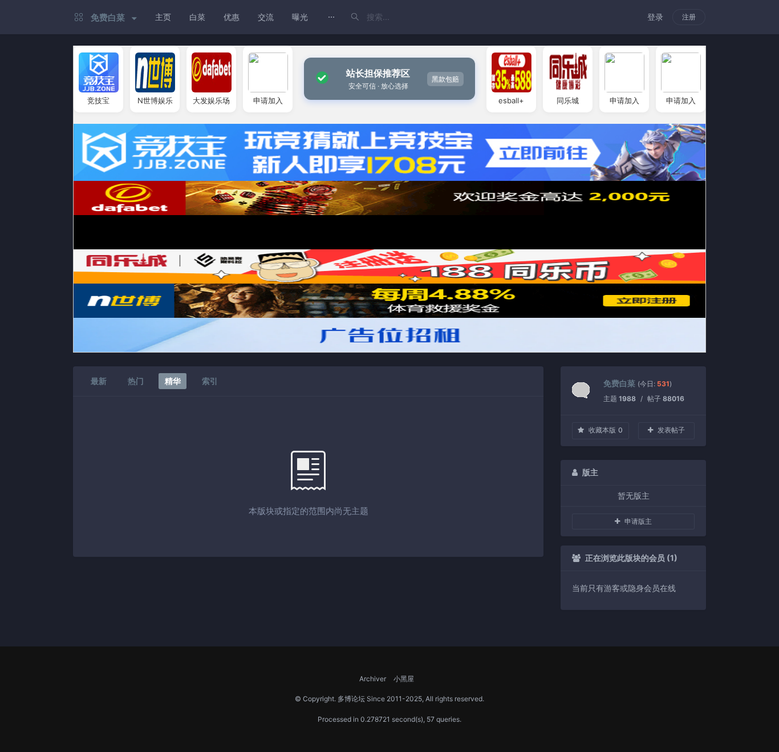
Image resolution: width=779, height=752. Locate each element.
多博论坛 (351, 698)
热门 (136, 381)
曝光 (300, 17)
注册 (689, 17)
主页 (163, 17)
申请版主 (638, 521)
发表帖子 (671, 430)
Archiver (372, 678)
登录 (655, 17)
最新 (99, 381)
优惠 (232, 17)
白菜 (197, 17)
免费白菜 (619, 383)
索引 (210, 381)
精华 (173, 381)
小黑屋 (403, 678)
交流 (266, 17)
